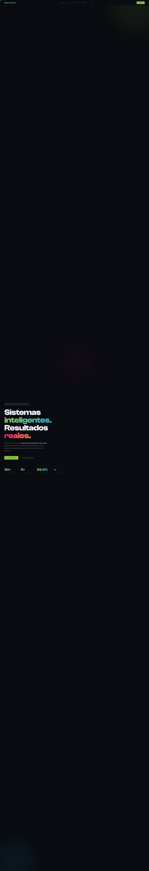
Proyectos (84, 2)
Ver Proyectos (11, 457)
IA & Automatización (73, 2)
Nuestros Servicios (28, 457)
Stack (91, 2)
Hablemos (140, 2)
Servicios (62, 2)
